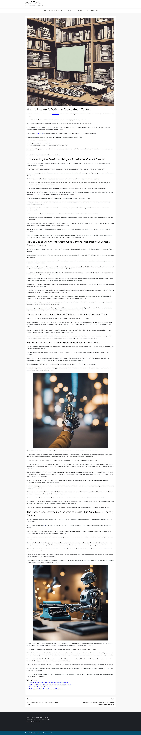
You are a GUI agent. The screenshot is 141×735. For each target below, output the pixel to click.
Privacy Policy (83, 10)
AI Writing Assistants (56, 10)
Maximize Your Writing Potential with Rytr (40, 687)
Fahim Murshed (47, 733)
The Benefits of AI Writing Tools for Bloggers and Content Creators (47, 689)
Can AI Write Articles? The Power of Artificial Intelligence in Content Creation (50, 685)
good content (55, 114)
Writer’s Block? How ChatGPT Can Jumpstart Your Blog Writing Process (48, 682)
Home (44, 10)
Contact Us (94, 10)
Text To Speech (71, 10)
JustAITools (32, 2)
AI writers (40, 133)
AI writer (45, 525)
